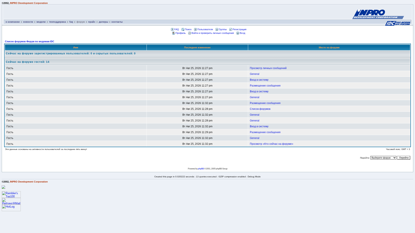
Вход (242, 33)
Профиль (181, 33)
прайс (91, 21)
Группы (223, 29)
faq (71, 21)
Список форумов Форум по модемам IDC (29, 41)
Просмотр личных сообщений (268, 68)
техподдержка (57, 21)
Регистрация (239, 29)
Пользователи (205, 29)
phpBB (201, 168)
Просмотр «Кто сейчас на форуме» (271, 143)
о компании (13, 21)
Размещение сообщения (265, 85)
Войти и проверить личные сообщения (213, 33)
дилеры (103, 21)
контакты (117, 21)
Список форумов (260, 108)
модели (41, 21)
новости (28, 21)
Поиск (188, 29)
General (254, 74)
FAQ (176, 29)
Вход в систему (259, 79)
